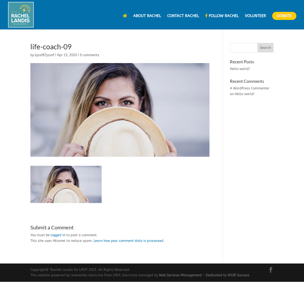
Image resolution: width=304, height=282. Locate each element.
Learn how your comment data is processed (128, 241)
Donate (284, 16)
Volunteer (255, 16)
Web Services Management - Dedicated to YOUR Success (204, 275)
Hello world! (240, 69)
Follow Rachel (223, 16)
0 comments (89, 55)
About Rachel (147, 16)
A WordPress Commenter (250, 88)
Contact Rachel (183, 16)
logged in (58, 235)
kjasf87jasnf (44, 55)
